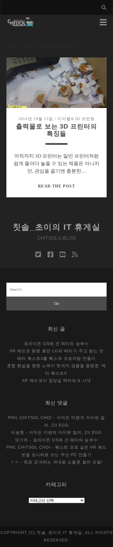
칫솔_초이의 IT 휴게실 (57, 227)
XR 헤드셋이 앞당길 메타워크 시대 (56, 380)
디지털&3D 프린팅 (76, 119)
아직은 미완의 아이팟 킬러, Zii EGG (65, 432)
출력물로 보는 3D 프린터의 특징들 (56, 130)
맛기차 (21, 440)
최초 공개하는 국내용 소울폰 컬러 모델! (63, 462)
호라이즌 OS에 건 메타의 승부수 (56, 343)
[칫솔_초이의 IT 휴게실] (21, 23)
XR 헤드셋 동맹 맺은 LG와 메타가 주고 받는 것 (57, 351)
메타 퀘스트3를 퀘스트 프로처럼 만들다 (56, 358)
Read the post (56, 186)
